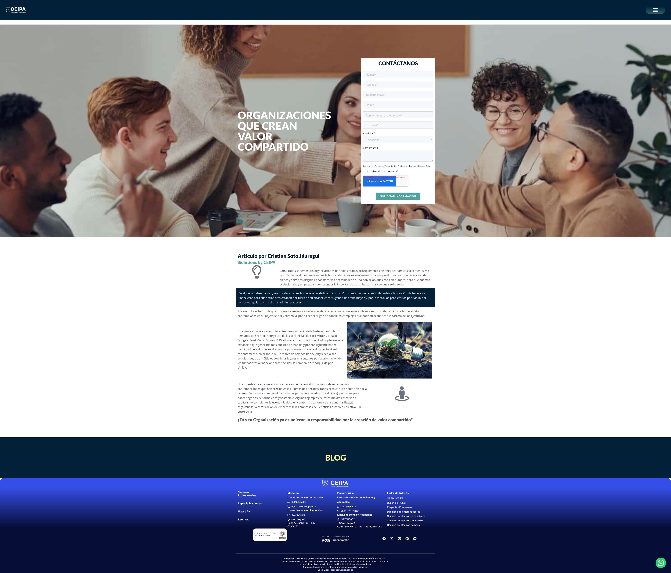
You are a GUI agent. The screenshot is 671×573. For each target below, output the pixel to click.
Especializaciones (250, 503)
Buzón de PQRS (396, 503)
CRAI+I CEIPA (395, 498)
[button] (655, 10)
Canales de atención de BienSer (405, 520)
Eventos (243, 519)
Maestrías (244, 511)
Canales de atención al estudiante (406, 516)
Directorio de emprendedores (403, 511)
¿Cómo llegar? (296, 519)
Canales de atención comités (403, 525)
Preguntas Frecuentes (399, 507)
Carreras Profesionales (247, 494)
